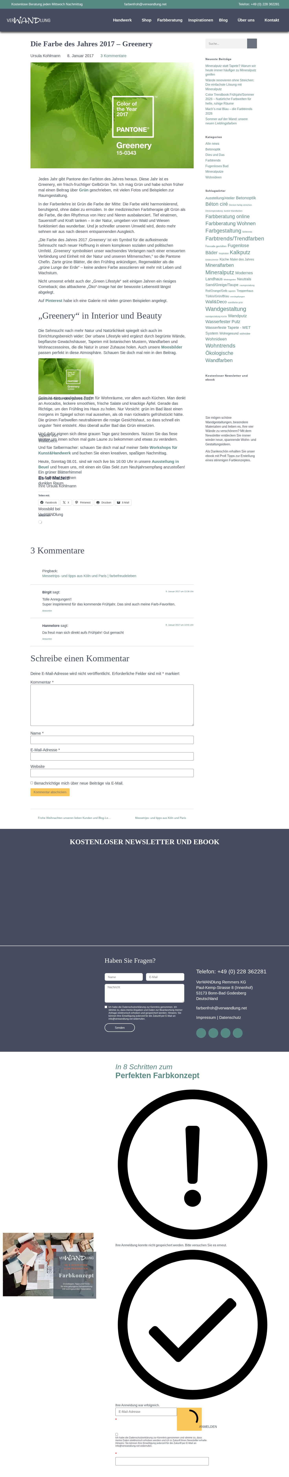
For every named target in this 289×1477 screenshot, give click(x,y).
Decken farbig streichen (240, 205)
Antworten (47, 611)
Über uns (246, 20)
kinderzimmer (211, 260)
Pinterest (54, 300)
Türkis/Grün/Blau (217, 296)
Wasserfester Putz (222, 321)
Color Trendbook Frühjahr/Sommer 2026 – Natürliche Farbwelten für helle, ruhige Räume (229, 99)
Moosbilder (171, 347)
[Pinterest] (225, 1033)
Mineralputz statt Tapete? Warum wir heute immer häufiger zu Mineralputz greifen (230, 70)
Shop (146, 20)
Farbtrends (213, 160)
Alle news (212, 143)
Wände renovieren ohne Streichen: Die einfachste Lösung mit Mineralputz (229, 85)
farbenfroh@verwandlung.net (221, 1008)
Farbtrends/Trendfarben (234, 238)
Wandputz (237, 315)
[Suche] (252, 43)
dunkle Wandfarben (233, 211)
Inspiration (224, 253)
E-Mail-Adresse (45, 750)
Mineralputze (214, 171)
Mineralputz (219, 272)
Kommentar (42, 682)
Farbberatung (169, 20)
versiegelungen (237, 296)
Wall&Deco (216, 301)
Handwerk (122, 20)
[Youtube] (238, 1033)
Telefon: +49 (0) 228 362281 (231, 971)
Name (37, 733)
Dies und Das (215, 155)
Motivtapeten (230, 279)
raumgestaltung (247, 285)
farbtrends (247, 232)
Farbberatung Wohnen (230, 223)
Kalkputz (240, 252)
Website (37, 766)
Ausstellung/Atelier (220, 198)
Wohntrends (220, 346)
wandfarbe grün (235, 302)
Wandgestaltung (225, 309)
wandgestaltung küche (216, 316)
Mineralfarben (219, 265)
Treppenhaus (245, 290)
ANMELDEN (200, 1426)
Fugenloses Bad (216, 166)
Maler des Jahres (242, 259)
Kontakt (272, 20)
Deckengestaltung (214, 211)
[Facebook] (213, 1033)
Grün (83, 190)
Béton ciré (216, 204)
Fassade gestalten (215, 246)
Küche (224, 259)
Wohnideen (213, 177)
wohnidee (245, 333)
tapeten (232, 291)
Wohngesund (228, 333)
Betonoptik (212, 149)
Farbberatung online (227, 216)
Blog (223, 20)
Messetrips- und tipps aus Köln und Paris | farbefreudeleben (89, 576)
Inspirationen (200, 20)
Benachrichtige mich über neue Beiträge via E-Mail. (78, 783)
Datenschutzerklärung (141, 1437)
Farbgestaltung (223, 231)
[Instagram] (201, 1033)
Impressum (206, 1017)
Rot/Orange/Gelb (216, 290)
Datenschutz (230, 1017)
